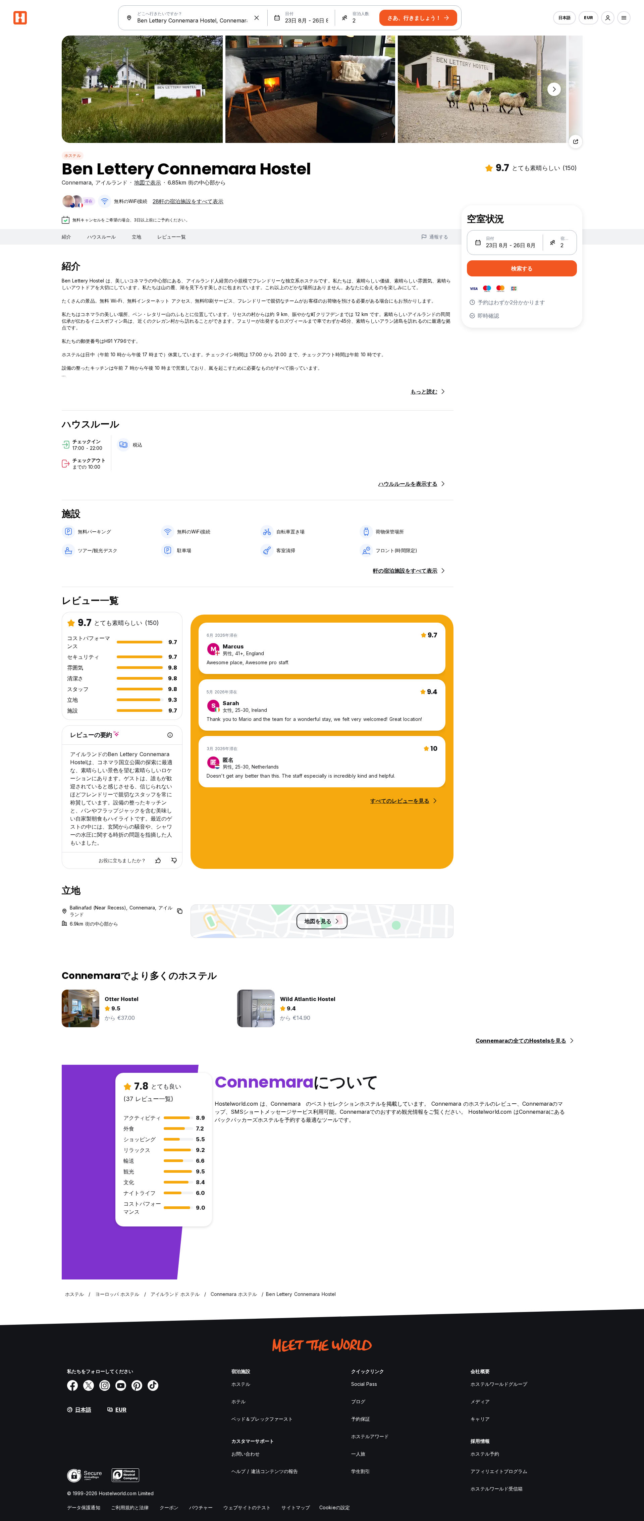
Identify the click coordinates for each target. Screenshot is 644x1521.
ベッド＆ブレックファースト (262, 1419)
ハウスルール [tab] (101, 237)
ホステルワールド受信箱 (497, 1488)
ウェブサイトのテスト (247, 1507)
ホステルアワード (370, 1436)
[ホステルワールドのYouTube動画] (120, 1385)
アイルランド (111, 182)
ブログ (358, 1401)
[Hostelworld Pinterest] (136, 1385)
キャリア (480, 1419)
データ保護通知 (83, 1507)
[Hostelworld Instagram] (104, 1385)
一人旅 (358, 1454)
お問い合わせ (245, 1454)
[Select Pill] (607, 17)
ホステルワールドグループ (499, 1384)
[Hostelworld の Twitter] (88, 1385)
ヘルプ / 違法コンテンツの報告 (264, 1471)
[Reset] (257, 18)
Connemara (77, 182)
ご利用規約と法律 (130, 1507)
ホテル (238, 1401)
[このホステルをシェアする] (575, 141)
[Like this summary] (158, 860)
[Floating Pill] (554, 89)
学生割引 (360, 1471)
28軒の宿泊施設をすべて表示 (188, 201)
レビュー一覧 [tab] (171, 237)
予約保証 (360, 1419)
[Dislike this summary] (174, 860)
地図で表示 (147, 182)
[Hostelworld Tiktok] (153, 1385)
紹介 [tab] (66, 237)
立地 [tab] (136, 237)
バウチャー (201, 1507)
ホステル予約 (485, 1454)
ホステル (72, 155)
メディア (480, 1401)
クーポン (169, 1507)
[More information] (170, 735)
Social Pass (364, 1384)
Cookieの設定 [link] (334, 1507)
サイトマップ (295, 1507)
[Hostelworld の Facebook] (72, 1385)
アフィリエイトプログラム (499, 1471)
